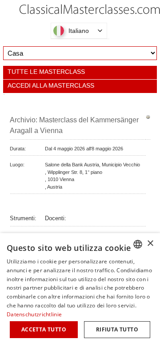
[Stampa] (148, 117)
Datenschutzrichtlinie (34, 314)
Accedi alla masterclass (51, 85)
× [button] (150, 243)
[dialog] (80, 290)
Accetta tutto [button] (43, 329)
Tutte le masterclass (46, 71)
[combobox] (137, 244)
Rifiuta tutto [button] (117, 329)
